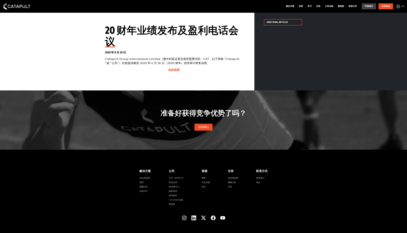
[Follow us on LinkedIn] (193, 218)
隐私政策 (173, 191)
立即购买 (386, 6)
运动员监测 (144, 178)
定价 (204, 187)
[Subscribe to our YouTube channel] (222, 218)
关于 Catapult (176, 178)
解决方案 (290, 6)
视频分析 (143, 187)
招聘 (141, 183)
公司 (172, 171)
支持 (318, 6)
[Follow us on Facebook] (213, 218)
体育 (301, 6)
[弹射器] (16, 6)
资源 (204, 171)
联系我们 (260, 178)
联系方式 (353, 6)
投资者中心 (174, 187)
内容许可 (143, 191)
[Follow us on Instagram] (184, 218)
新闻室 (341, 6)
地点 (258, 183)
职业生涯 (173, 183)
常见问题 (206, 183)
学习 (310, 6)
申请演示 (369, 6)
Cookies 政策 (176, 200)
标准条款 (173, 196)
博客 (204, 178)
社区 (230, 187)
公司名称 (329, 6)
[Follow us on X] (203, 218)
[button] (203, 127)
